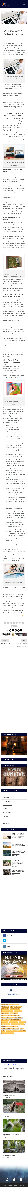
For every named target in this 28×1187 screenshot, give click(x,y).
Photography (10, 37)
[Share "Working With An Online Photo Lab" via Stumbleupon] (23, 623)
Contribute (16, 1185)
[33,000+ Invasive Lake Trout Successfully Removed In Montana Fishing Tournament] (7, 853)
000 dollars (5, 1008)
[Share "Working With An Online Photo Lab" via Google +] (11, 623)
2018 (21, 1028)
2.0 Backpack (18, 1011)
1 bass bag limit (15, 1008)
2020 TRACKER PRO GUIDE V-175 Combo (16, 1030)
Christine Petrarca (7, 805)
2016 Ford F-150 (5, 1026)
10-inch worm (18, 1017)
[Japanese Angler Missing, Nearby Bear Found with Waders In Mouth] (7, 872)
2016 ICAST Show (6, 1028)
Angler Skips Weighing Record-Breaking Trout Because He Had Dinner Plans (18, 862)
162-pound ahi (5, 1024)
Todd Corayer (6, 816)
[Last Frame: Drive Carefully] (14, 1106)
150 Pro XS (4, 1022)
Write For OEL (6, 823)
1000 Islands (15, 1024)
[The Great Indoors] (14, 745)
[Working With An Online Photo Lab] (14, 17)
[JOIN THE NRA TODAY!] (14, 967)
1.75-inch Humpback (7, 1011)
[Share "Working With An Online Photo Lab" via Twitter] (8, 623)
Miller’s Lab (8, 288)
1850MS (21, 1024)
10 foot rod (5, 1013)
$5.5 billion (14, 1004)
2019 (3, 1030)
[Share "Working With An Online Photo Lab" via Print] (15, 626)
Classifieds (10, 1185)
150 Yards (22, 1022)
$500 (11, 1006)
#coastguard (5, 1004)
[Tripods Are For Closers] (14, 1146)
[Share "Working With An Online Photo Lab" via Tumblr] (14, 623)
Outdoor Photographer (16, 612)
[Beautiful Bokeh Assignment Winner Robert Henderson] (14, 1125)
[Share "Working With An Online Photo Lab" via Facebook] (5, 623)
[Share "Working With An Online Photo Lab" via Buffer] (20, 623)
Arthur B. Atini (6, 797)
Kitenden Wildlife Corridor (9, 1095)
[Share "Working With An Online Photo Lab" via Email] (12, 626)
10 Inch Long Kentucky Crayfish (10, 1015)
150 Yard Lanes (13, 1022)
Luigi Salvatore (6, 808)
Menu (23, 4)
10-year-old (5, 1019)
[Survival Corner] (14, 776)
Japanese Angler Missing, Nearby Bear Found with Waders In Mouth (18, 872)
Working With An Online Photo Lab (15, 610)
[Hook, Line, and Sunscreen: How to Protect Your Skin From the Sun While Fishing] (7, 845)
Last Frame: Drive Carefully (10, 1114)
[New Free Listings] (14, 991)
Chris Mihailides (6, 801)
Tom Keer (5, 820)
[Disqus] (14, 671)
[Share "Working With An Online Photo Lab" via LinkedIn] (17, 623)
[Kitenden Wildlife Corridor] (14, 1086)
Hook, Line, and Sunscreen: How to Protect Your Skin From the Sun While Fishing (18, 844)
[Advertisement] (14, 903)
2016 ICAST (14, 1026)
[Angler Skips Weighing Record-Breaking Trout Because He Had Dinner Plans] (7, 863)
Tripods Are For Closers (9, 1155)
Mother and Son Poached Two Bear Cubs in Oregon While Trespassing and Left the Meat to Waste (18, 835)
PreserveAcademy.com (11, 1065)
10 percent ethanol (7, 1017)
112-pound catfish (15, 1019)
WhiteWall (16, 288)
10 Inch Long (14, 1013)
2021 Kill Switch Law (7, 1032)
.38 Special (17, 1006)
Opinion (4, 793)
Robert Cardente (7, 812)
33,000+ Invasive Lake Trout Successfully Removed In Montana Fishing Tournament (18, 853)
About (5, 1185)
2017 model (15, 1028)
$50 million (5, 1006)
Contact (22, 1185)
